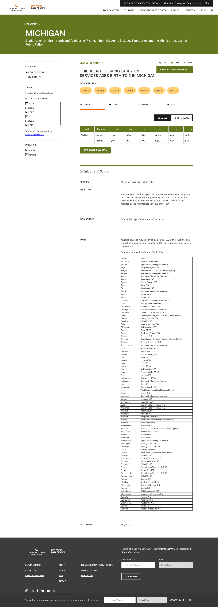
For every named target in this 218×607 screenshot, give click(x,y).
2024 (84, 90)
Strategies (180, 3)
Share (189, 63)
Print (165, 63)
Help (202, 10)
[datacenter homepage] (38, 7)
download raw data (34, 134)
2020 (143, 90)
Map (115, 104)
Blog (207, 3)
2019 (157, 90)
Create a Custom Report (174, 69)
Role (161, 559)
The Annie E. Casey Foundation (141, 3)
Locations (31, 24)
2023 (99, 90)
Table (86, 104)
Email (177, 63)
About (175, 10)
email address (128, 559)
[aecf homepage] (16, 7)
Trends (146, 104)
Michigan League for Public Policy (138, 181)
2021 (128, 90)
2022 (114, 90)
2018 (172, 90)
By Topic (129, 10)
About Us (168, 3)
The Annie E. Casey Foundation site (97, 565)
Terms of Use (87, 575)
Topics (190, 3)
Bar (173, 104)
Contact (62, 581)
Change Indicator (90, 62)
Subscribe (131, 576)
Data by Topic (31, 570)
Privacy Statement (89, 570)
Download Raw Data (95, 150)
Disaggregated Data (152, 10)
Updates (189, 10)
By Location (111, 10)
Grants (199, 3)
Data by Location (33, 565)
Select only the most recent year (39, 92)
